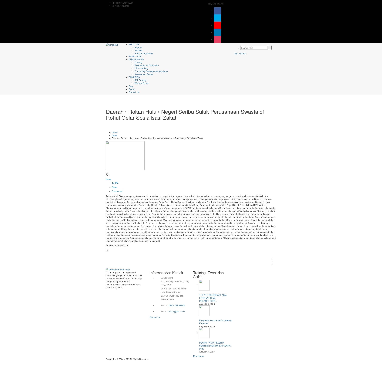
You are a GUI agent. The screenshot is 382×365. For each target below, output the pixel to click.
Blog (131, 86)
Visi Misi (138, 50)
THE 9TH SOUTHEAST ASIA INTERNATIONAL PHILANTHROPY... (213, 297)
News (114, 135)
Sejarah (138, 47)
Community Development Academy (151, 71)
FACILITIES (134, 77)
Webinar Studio (142, 83)
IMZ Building (140, 80)
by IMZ (115, 182)
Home (115, 132)
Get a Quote (240, 53)
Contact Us (134, 92)
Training (138, 62)
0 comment (117, 191)
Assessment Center (144, 74)
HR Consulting (141, 68)
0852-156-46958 (177, 305)
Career (132, 89)
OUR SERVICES (136, 59)
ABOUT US (134, 44)
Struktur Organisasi (144, 53)
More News (198, 356)
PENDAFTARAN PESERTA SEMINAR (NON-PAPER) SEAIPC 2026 (215, 345)
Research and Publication (147, 65)
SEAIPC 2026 (135, 56)
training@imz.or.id (176, 311)
